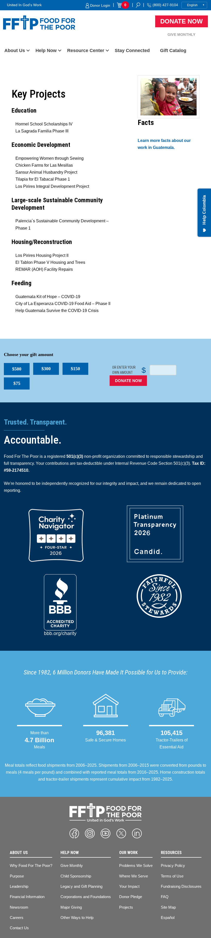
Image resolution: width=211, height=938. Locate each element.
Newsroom (19, 907)
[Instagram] (90, 833)
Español (167, 917)
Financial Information (27, 896)
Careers (16, 917)
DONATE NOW (128, 380)
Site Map (168, 907)
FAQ (165, 896)
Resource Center (85, 50)
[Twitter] (121, 833)
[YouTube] (105, 833)
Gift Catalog (173, 50)
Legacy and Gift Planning (81, 886)
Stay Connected (132, 50)
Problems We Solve (136, 865)
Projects (126, 907)
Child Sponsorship (75, 876)
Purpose (17, 876)
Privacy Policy (173, 865)
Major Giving (71, 907)
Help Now (46, 50)
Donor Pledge (130, 896)
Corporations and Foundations (85, 896)
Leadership (19, 886)
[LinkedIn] (137, 833)
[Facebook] (74, 833)
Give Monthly (181, 34)
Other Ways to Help (76, 917)
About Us (14, 50)
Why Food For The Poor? (31, 865)
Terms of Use (172, 876)
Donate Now (181, 21)
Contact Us (19, 928)
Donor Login (99, 5)
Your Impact (129, 886)
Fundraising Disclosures (181, 886)
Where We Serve (133, 876)
